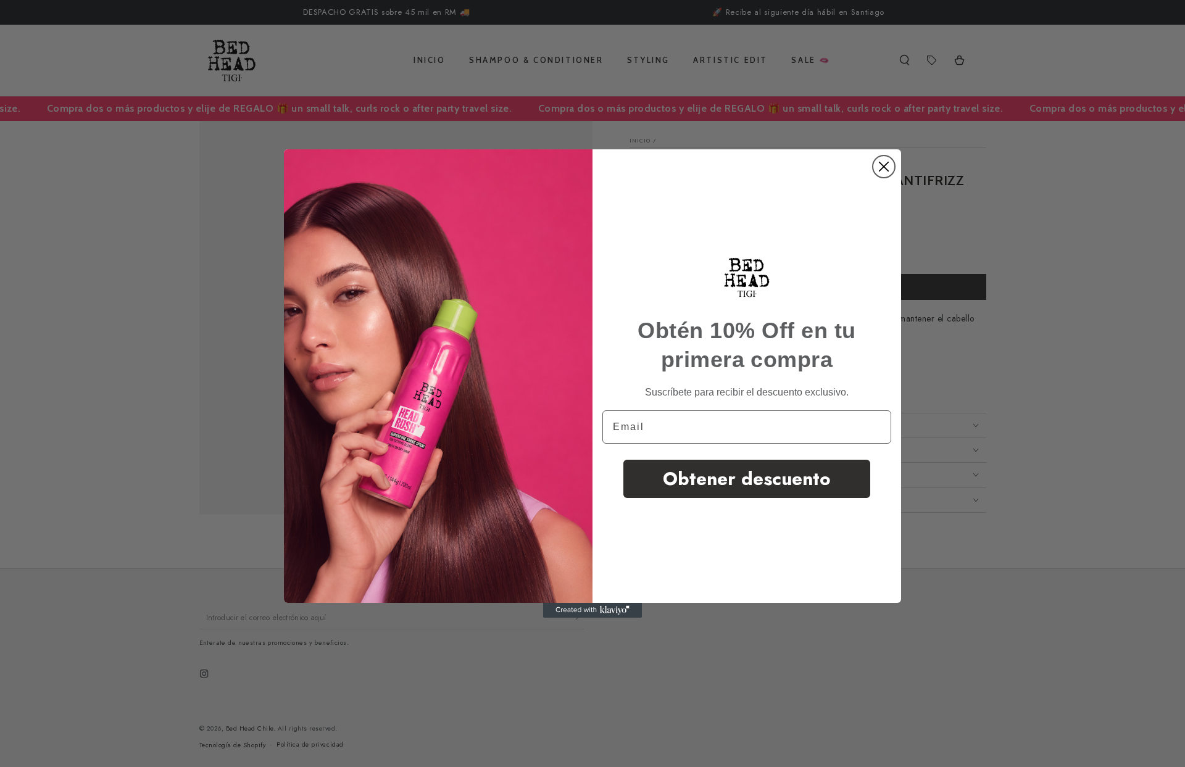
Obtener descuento (747, 478)
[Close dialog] (884, 166)
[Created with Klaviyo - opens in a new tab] (592, 610)
